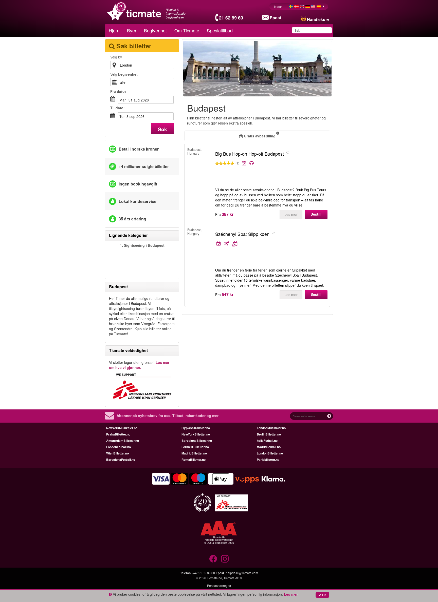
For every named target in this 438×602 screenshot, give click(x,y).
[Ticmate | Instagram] (225, 559)
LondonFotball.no (118, 447)
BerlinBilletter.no (269, 434)
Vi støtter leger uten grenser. (139, 365)
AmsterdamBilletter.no (122, 440)
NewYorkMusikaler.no (121, 428)
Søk (162, 129)
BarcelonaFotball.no (120, 459)
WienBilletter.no (117, 453)
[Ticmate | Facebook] (213, 559)
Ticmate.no (214, 578)
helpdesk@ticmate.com (242, 573)
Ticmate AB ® (233, 578)
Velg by (116, 56)
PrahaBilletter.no (118, 434)
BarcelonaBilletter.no (196, 440)
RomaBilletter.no (193, 459)
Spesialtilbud (220, 30)
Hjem (114, 30)
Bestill (316, 214)
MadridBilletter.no (194, 453)
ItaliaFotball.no (267, 440)
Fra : (118, 91)
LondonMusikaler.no (271, 428)
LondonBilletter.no (270, 453)
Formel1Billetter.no (195, 447)
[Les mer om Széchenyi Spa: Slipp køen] (261, 243)
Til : (117, 107)
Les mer (291, 214)
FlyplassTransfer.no (195, 428)
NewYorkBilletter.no (195, 434)
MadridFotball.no (269, 447)
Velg (124, 74)
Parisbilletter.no (268, 459)
